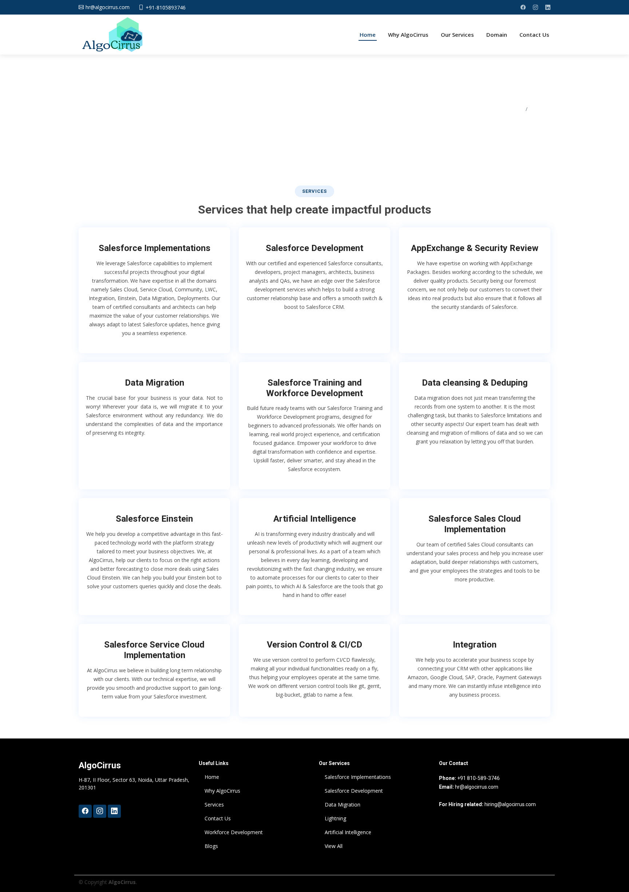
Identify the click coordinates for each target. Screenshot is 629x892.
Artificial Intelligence (314, 519)
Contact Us (534, 34)
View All (334, 846)
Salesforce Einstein (154, 519)
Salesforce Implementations (154, 248)
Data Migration (154, 383)
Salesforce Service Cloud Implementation (154, 650)
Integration (475, 645)
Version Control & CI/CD (314, 645)
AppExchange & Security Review (474, 248)
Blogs (211, 846)
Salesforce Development (314, 248)
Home (368, 34)
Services (214, 804)
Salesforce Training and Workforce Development (314, 388)
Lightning (335, 818)
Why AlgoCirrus (408, 34)
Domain (496, 34)
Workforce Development (234, 832)
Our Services (457, 34)
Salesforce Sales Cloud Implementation (474, 524)
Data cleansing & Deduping (475, 383)
